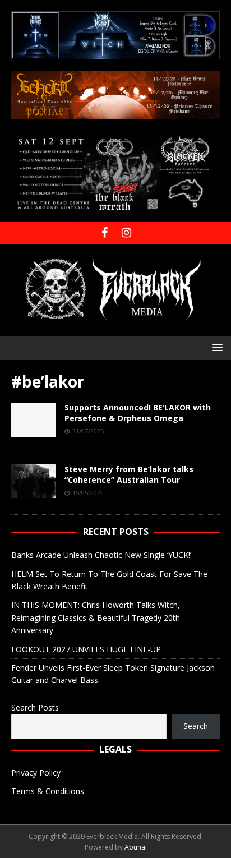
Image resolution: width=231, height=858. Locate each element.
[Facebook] (104, 233)
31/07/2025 (88, 431)
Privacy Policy (36, 772)
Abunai (135, 847)
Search (195, 726)
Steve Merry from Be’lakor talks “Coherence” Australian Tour (128, 474)
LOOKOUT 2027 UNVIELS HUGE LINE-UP (86, 649)
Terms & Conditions (47, 791)
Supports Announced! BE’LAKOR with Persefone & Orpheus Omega (137, 412)
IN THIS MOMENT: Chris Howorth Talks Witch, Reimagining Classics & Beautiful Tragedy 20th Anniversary (95, 617)
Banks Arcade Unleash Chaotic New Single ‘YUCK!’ (101, 555)
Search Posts (35, 707)
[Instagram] (126, 233)
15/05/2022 (88, 492)
